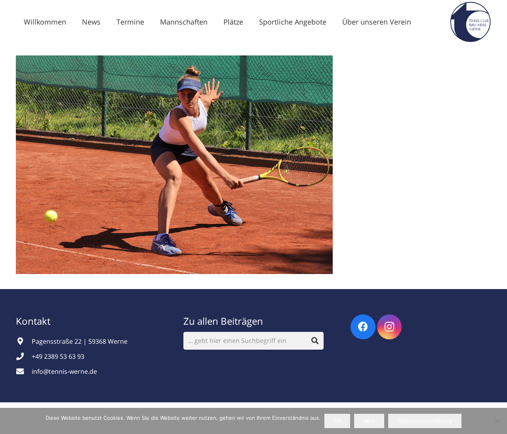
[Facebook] (363, 326)
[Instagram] (389, 326)
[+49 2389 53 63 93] (24, 356)
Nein (369, 420)
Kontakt (34, 320)
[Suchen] (315, 341)
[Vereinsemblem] (470, 22)
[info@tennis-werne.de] (24, 371)
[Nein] (497, 421)
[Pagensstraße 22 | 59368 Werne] (24, 341)
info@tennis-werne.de (64, 371)
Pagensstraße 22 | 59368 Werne (80, 341)
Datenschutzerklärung (424, 420)
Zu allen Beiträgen (223, 320)
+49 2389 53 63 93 (58, 356)
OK (337, 420)
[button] (107, 21)
